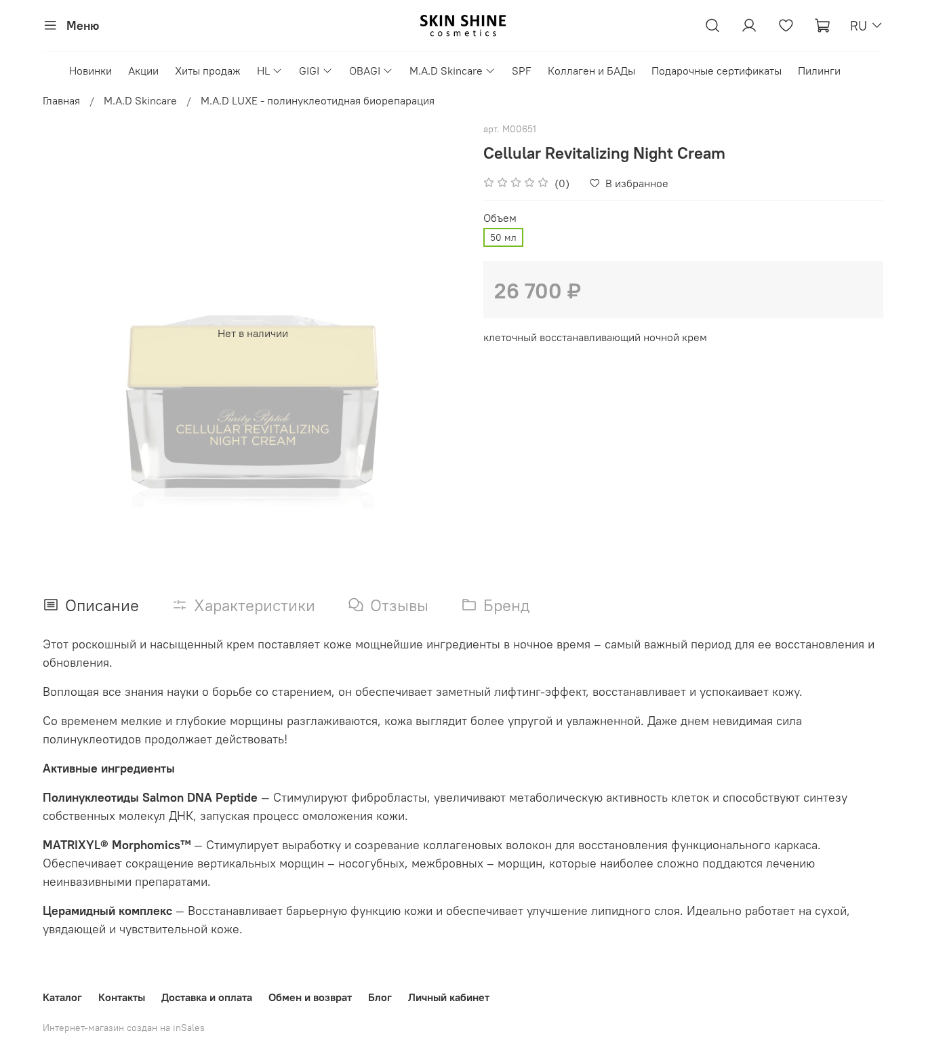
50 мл (503, 237)
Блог (380, 997)
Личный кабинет (448, 997)
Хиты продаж (208, 70)
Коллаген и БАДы (591, 70)
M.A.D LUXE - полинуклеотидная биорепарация (318, 100)
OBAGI (364, 70)
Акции (143, 70)
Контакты (121, 997)
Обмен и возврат (310, 997)
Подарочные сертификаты (716, 70)
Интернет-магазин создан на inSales (124, 1027)
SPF (521, 70)
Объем (500, 218)
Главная (61, 100)
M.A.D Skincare (446, 70)
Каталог (62, 997)
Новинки (90, 70)
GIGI (309, 70)
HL (263, 70)
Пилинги (819, 70)
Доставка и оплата (206, 997)
